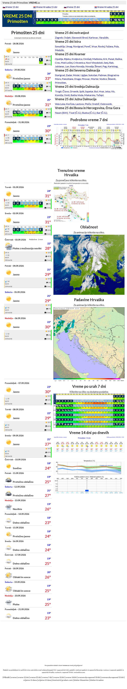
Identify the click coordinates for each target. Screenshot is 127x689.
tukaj (71, 185)
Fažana (109, 46)
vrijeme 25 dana (44, 680)
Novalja (89, 66)
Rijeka (67, 58)
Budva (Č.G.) (89, 112)
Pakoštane (67, 78)
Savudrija (60, 46)
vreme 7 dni (47, 677)
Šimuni (98, 66)
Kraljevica (77, 58)
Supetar (89, 91)
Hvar (101, 91)
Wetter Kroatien (97, 680)
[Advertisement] (28, 163)
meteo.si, (106, 670)
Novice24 (57, 680)
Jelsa (107, 91)
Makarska (89, 95)
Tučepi (99, 95)
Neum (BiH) (61, 112)
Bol (96, 91)
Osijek (67, 37)
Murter (95, 78)
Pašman (102, 75)
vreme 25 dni (35, 677)
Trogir (58, 91)
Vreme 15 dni (12, 7)
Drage (77, 78)
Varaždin (103, 37)
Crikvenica (79, 62)
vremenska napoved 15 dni (112, 677)
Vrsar (94, 46)
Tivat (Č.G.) (75, 112)
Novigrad (78, 46)
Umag (69, 46)
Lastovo (79, 103)
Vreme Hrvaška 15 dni (46, 7)
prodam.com (67, 680)
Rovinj (101, 46)
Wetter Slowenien (81, 680)
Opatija (59, 58)
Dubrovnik (106, 103)
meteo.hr (58, 672)
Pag (105, 66)
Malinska (97, 58)
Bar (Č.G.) (101, 112)
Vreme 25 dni (73, 7)
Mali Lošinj (66, 62)
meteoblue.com (79, 672)
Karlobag (113, 66)
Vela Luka (60, 103)
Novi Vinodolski (94, 62)
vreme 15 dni (23, 677)
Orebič (95, 103)
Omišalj (87, 58)
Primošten (60, 82)
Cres (57, 62)
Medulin (59, 50)
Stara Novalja (77, 66)
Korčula (70, 103)
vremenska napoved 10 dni (89, 677)
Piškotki (6, 677)
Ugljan (84, 75)
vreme (14, 677)
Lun (67, 66)
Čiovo (66, 91)
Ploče (88, 103)
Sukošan (92, 75)
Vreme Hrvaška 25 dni (107, 7)
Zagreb (59, 37)
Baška (118, 58)
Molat (76, 75)
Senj (106, 62)
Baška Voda (77, 95)
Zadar (69, 75)
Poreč (87, 46)
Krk (105, 58)
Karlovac (93, 37)
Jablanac (59, 66)
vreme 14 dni (71, 677)
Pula (116, 46)
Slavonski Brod (80, 37)
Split (81, 91)
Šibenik (112, 78)
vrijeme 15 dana (30, 680)
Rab (111, 62)
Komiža (59, 95)
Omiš (67, 95)
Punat (111, 58)
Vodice (103, 78)
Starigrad (60, 75)
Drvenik (74, 91)
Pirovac (86, 78)
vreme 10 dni (58, 677)
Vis (113, 91)
